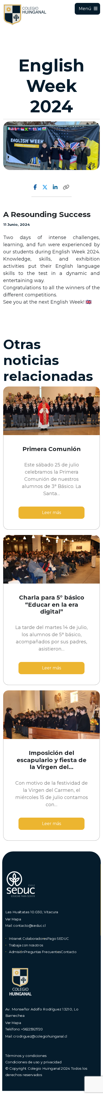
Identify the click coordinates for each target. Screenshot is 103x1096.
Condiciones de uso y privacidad (33, 1062)
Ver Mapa (13, 919)
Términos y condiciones (25, 1055)
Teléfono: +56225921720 (24, 1029)
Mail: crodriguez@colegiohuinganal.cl (36, 1036)
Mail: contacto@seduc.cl (25, 925)
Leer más (51, 512)
